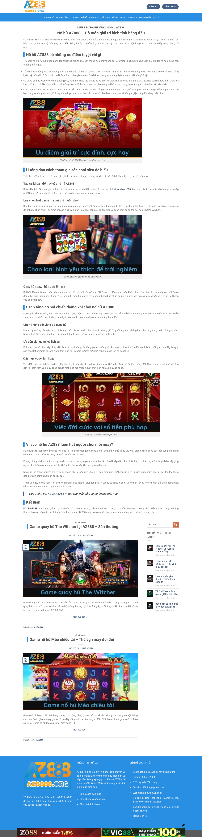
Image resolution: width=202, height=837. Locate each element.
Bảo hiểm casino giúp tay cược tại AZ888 (166, 605)
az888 (60, 797)
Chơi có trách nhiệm (90, 804)
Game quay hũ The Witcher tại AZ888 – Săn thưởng (74, 526)
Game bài (93, 17)
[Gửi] (176, 525)
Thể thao (105, 17)
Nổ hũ (84, 17)
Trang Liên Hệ (140, 815)
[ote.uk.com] (38, 6)
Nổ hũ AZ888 (30, 508)
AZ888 (80, 771)
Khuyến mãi (145, 17)
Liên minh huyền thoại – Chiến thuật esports (165, 579)
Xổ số (115, 17)
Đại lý (156, 17)
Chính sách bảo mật (90, 794)
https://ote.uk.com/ (152, 792)
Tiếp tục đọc (80, 617)
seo (92, 535)
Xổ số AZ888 (55, 493)
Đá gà (123, 17)
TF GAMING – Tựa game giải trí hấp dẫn (166, 593)
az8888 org (169, 771)
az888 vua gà (43, 804)
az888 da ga (39, 801)
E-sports (132, 17)
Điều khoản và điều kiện (92, 799)
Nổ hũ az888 (80, 523)
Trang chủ (48, 17)
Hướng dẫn (62, 17)
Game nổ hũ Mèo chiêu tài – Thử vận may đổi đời (72, 639)
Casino (75, 17)
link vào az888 (56, 801)
